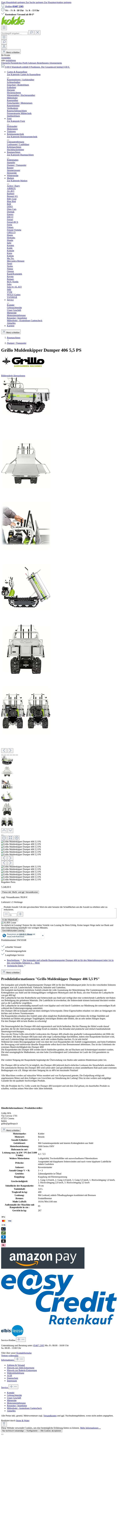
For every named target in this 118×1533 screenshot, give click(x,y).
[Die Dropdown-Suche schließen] (37, 32)
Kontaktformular (23, 1353)
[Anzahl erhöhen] (20, 914)
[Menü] (4, 27)
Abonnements (55, 63)
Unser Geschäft (14, 1398)
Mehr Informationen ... (90, 1428)
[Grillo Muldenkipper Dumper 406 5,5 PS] (25, 396)
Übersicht (6, 63)
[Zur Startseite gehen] (13, 24)
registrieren (11, 60)
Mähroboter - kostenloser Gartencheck (24, 1408)
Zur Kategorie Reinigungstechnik (22, 136)
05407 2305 (38, 1345)
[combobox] (14, 33)
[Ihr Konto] (4, 46)
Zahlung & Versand (16, 1365)
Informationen (8, 1360)
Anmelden (6, 58)
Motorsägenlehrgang (16, 1403)
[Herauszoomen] (4, 838)
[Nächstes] (10, 750)
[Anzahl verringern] (6, 914)
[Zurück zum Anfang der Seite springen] (4, 1424)
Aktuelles (11, 1411)
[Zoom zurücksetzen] (10, 838)
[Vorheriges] (4, 750)
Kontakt (10, 1392)
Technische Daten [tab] (15, 965)
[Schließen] (2, 1434)
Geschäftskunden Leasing (13, 931)
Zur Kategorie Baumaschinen (20, 155)
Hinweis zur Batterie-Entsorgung (22, 1370)
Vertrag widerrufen (9, 1355)
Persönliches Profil (19, 63)
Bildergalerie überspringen (13, 375)
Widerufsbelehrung (15, 1373)
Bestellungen (43, 63)
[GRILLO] (59, 362)
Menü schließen (13, 52)
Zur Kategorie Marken (17, 180)
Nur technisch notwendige (13, 1431)
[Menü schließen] (8, 77)
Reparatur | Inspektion (17, 1405)
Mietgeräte (12, 1400)
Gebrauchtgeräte (14, 1395)
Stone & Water (22, 1420)
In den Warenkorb (9, 920)
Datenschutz (12, 1378)
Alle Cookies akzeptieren (50, 1431)
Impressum (12, 1380)
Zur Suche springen (35, 2)
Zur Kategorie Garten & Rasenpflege (24, 74)
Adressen (32, 63)
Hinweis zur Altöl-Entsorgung (20, 1368)
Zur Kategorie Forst (16, 121)
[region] (59, 629)
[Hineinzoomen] (17, 838)
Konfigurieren (32, 1431)
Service (4, 1387)
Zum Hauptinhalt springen (13, 2)
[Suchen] (31, 32)
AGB (9, 1375)
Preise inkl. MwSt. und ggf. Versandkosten (20, 892)
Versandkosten (50, 1415)
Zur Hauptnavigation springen (57, 2)
